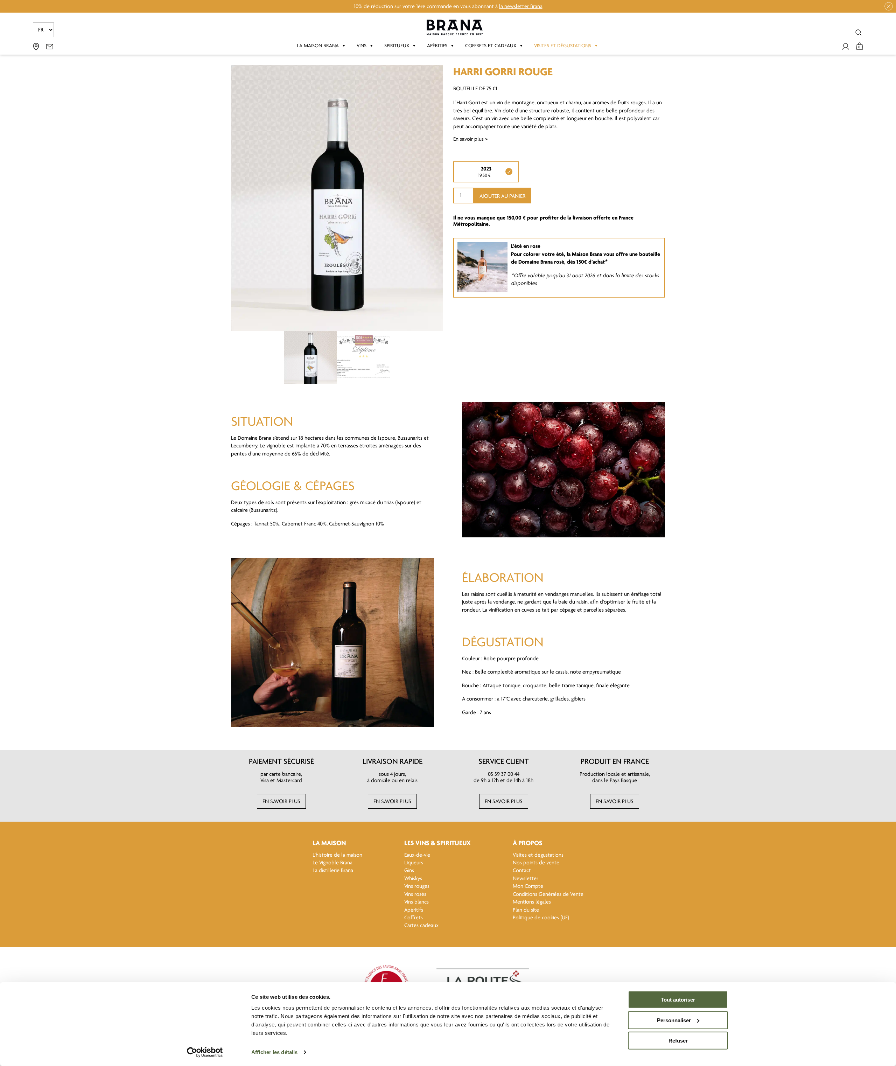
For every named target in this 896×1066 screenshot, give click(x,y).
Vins (361, 46)
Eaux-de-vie (417, 855)
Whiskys (413, 878)
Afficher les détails (274, 1052)
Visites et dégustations (562, 46)
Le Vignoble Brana (332, 862)
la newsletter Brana (520, 6)
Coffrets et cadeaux (490, 46)
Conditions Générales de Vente (548, 894)
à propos (527, 843)
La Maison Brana (318, 46)
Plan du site (526, 910)
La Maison (329, 843)
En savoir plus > (470, 139)
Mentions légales (532, 902)
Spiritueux (396, 46)
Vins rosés (415, 894)
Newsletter (525, 878)
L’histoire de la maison (337, 855)
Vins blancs (416, 902)
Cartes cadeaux (421, 925)
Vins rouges (416, 886)
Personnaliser (674, 1020)
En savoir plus (281, 801)
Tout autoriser (678, 1000)
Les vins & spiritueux (437, 843)
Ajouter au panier (502, 196)
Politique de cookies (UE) (541, 917)
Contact (522, 870)
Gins (409, 870)
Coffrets (413, 917)
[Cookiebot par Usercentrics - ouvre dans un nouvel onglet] (205, 1052)
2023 (486, 169)
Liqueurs (413, 862)
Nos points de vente (536, 862)
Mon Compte (528, 886)
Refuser (678, 1041)
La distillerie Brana (333, 870)
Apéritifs (437, 46)
